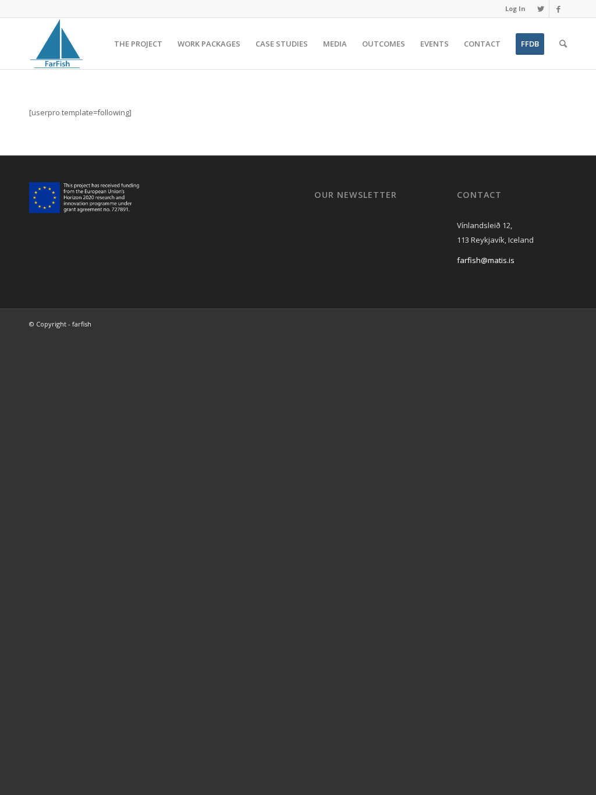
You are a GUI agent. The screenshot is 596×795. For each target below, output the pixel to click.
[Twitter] (540, 8)
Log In (515, 8)
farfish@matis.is (486, 260)
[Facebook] (558, 8)
